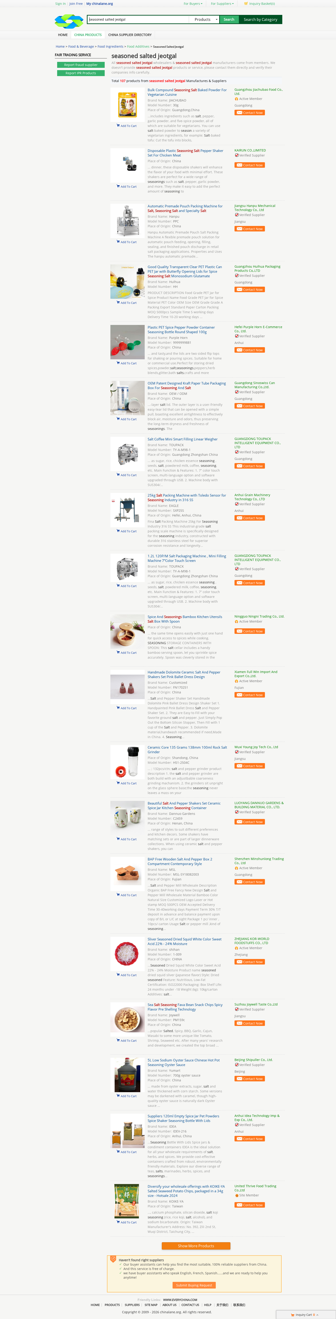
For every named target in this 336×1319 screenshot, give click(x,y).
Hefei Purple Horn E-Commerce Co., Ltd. (258, 329)
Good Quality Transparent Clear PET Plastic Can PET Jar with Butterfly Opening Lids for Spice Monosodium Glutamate (185, 271)
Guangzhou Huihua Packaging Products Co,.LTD (257, 268)
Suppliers (132, 1305)
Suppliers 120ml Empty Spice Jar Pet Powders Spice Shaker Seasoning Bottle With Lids (183, 1118)
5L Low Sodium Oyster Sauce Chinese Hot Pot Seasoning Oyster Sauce (184, 1062)
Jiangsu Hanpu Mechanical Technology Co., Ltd (255, 207)
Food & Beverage (81, 46)
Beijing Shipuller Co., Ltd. (254, 1060)
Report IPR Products (81, 73)
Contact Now (253, 112)
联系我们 (239, 1305)
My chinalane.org (99, 3)
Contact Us (190, 1305)
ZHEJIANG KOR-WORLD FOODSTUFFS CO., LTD (252, 941)
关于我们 (222, 1305)
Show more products (196, 1245)
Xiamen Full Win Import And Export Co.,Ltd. (256, 674)
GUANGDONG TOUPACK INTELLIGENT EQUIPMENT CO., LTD (258, 443)
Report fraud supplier (81, 65)
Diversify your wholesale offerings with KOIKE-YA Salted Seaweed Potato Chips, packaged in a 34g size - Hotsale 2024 (186, 1191)
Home (63, 35)
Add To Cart (129, 125)
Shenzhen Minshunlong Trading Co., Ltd (259, 861)
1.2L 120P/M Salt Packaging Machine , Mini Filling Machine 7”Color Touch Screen (187, 558)
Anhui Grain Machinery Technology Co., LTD (252, 497)
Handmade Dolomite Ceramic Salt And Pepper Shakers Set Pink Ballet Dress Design (184, 674)
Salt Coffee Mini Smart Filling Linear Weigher (183, 439)
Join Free (76, 3)
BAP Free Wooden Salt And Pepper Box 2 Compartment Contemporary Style (180, 861)
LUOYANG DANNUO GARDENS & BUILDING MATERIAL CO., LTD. (259, 805)
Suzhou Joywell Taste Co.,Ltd (256, 1004)
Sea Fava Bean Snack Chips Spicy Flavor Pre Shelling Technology (185, 1006)
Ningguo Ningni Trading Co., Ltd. (260, 616)
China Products (88, 35)
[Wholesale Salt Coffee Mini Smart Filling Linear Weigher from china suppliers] (127, 470)
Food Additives (138, 46)
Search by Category (260, 19)
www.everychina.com (180, 1300)
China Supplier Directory (130, 35)
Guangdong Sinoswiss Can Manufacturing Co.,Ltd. (255, 385)
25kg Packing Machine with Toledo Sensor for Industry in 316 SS (187, 497)
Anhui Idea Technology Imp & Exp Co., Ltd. (257, 1117)
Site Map (151, 1305)
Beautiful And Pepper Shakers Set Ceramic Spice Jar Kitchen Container (184, 805)
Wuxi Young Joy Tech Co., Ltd (256, 747)
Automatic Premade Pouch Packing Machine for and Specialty (185, 208)
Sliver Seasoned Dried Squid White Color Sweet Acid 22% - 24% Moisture (184, 941)
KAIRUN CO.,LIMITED (250, 150)
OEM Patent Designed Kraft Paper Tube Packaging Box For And (187, 385)
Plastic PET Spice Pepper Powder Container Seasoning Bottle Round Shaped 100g (181, 329)
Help (207, 1305)
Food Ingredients (110, 46)
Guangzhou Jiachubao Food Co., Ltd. (259, 91)
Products (112, 1305)
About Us (169, 1305)
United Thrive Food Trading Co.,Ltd (255, 1188)
